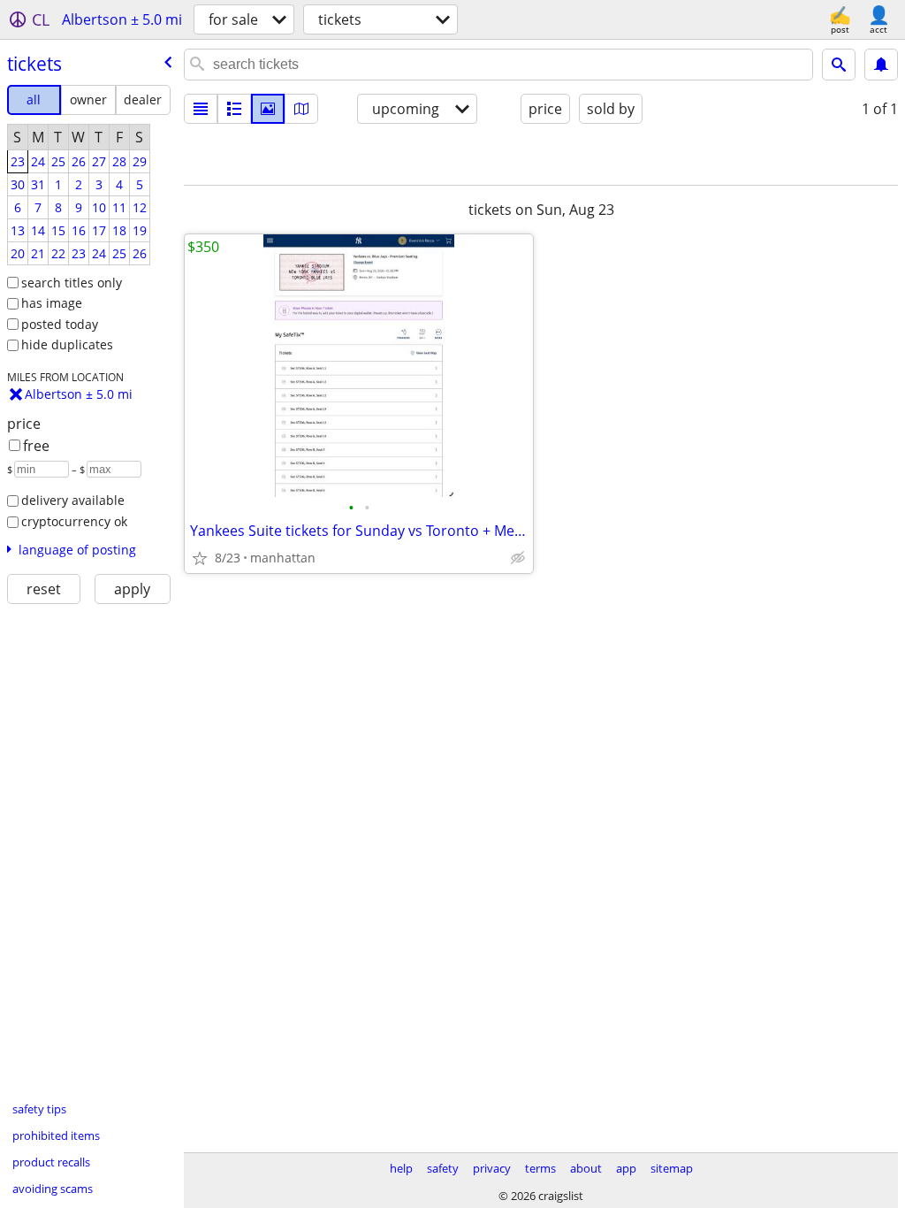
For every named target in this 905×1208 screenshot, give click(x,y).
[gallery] (268, 109)
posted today (59, 324)
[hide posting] (518, 558)
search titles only (71, 282)
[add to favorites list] (199, 558)
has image (51, 302)
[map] (301, 109)
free (36, 445)
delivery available (73, 500)
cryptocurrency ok (74, 521)
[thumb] (234, 109)
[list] (200, 109)
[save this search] (881, 64)
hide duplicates (67, 344)
